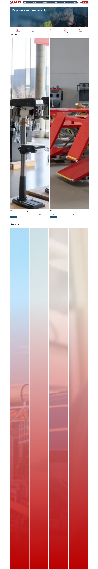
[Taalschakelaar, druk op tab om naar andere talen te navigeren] (79, 2)
